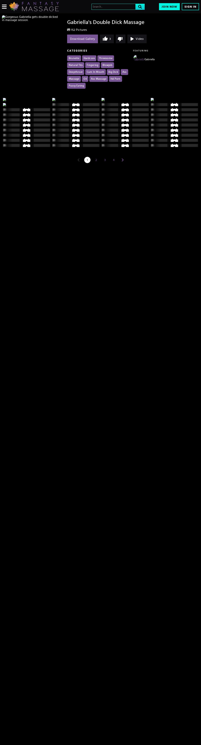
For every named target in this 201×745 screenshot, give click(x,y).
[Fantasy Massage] (34, 6)
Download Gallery (82, 38)
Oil (85, 79)
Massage (74, 79)
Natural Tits (76, 65)
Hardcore (89, 58)
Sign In (190, 6)
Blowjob (107, 65)
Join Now (169, 6)
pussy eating (76, 85)
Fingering (92, 65)
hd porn (115, 79)
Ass (124, 72)
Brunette (74, 58)
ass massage (98, 79)
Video (140, 38)
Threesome (105, 58)
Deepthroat (76, 72)
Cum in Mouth (95, 72)
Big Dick (113, 72)
